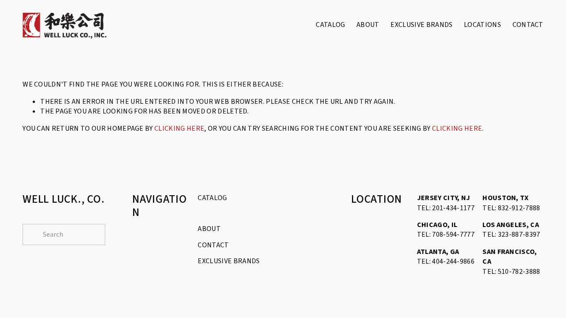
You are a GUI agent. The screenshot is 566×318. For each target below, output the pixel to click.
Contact (527, 25)
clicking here (179, 128)
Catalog (330, 25)
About (367, 25)
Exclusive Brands (421, 25)
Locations (482, 25)
